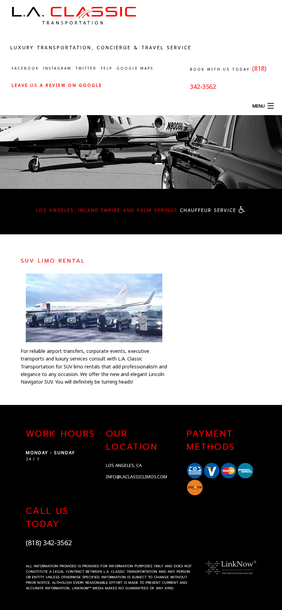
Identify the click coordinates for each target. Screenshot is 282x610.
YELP (106, 68)
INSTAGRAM (57, 68)
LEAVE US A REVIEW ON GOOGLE (57, 85)
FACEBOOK (25, 68)
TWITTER (86, 68)
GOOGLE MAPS (135, 68)
